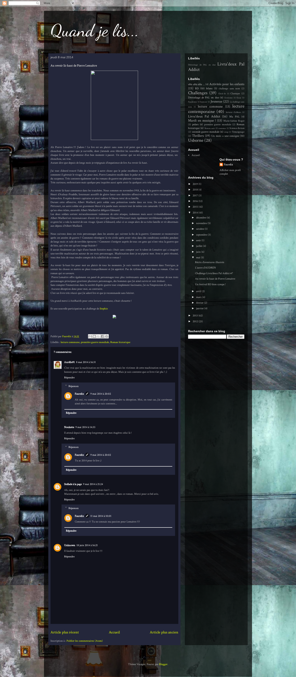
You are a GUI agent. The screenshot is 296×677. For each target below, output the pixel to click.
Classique (235, 93)
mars (199, 297)
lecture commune (70, 342)
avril (199, 291)
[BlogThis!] (94, 336)
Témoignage (238, 131)
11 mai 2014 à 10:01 (100, 516)
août (199, 240)
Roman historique (120, 342)
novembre (202, 223)
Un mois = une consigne (225, 136)
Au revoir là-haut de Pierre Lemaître (215, 279)
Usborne (195, 140)
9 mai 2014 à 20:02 (100, 394)
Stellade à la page (73, 484)
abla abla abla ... (196, 84)
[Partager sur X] (98, 336)
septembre (202, 235)
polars (195, 124)
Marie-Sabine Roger (233, 120)
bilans (209, 88)
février (200, 303)
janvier (200, 308)
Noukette (69, 427)
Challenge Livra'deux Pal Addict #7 (214, 273)
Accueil (114, 632)
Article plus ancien (164, 632)
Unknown (69, 545)
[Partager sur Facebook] (102, 336)
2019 (195, 184)
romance (222, 128)
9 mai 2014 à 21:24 (93, 484)
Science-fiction (236, 128)
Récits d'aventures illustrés (209, 262)
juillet (199, 246)
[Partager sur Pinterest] (106, 336)
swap (226, 131)
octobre (200, 229)
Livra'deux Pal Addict (204, 116)
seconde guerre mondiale (205, 132)
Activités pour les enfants (227, 84)
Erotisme (228, 97)
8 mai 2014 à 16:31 (86, 362)
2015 (195, 207)
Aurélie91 (69, 362)
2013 (195, 315)
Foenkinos (192, 101)
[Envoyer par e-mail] (90, 336)
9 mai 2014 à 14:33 (85, 427)
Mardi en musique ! (202, 120)
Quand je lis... (94, 30)
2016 (195, 201)
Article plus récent (64, 632)
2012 (195, 321)
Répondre (69, 377)
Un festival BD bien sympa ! (210, 284)
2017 (195, 195)
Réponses (73, 386)
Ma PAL (234, 117)
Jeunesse (216, 101)
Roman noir (210, 128)
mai (198, 257)
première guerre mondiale (95, 342)
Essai (239, 97)
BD (197, 88)
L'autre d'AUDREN (205, 268)
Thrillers (198, 135)
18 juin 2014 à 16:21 (87, 545)
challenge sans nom (229, 88)
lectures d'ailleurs (233, 112)
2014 (195, 213)
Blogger (163, 664)
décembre (201, 218)
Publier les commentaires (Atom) (85, 641)
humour (203, 101)
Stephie (104, 309)
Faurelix (79, 394)
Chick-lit (222, 93)
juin (198, 252)
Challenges (197, 93)
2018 (195, 190)
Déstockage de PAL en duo (202, 64)
